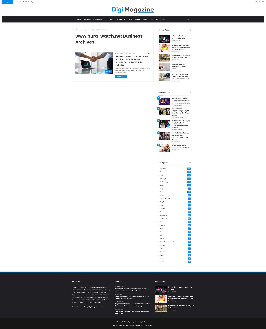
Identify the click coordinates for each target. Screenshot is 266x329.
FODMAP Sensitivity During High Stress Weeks (179, 66)
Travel (130, 19)
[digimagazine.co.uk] (133, 10)
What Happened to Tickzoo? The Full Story (180, 146)
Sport (162, 232)
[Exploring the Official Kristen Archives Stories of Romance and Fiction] (164, 101)
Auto (161, 229)
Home (79, 19)
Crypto (162, 202)
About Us (122, 325)
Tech (161, 175)
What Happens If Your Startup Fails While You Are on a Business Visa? (180, 76)
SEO (161, 235)
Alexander (120, 53)
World (162, 259)
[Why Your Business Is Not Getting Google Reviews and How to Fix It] (164, 48)
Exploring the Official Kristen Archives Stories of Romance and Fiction (181, 101)
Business (87, 19)
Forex (162, 262)
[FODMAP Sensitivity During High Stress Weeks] (164, 67)
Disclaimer (149, 325)
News (145, 19)
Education (163, 219)
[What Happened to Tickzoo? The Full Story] (164, 148)
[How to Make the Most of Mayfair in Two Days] (164, 58)
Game (162, 212)
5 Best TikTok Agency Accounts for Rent (180, 37)
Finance (162, 225)
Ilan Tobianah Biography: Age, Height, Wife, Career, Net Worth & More (181, 112)
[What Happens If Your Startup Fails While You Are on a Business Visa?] (164, 77)
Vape (162, 255)
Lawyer (162, 245)
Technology (120, 19)
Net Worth (163, 239)
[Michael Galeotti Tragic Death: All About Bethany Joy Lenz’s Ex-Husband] (164, 124)
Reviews (163, 222)
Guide (162, 172)
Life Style (110, 19)
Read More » (121, 77)
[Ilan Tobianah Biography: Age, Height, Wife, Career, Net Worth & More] (164, 111)
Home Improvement (167, 242)
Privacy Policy (139, 325)
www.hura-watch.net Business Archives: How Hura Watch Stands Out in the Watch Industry (131, 61)
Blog (161, 189)
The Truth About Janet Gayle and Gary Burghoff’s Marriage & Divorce (180, 136)
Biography (163, 215)
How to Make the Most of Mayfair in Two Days (29, 2)
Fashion (162, 209)
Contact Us (154, 19)
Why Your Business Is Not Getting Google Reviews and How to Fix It (181, 47)
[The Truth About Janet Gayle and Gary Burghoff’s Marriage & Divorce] (164, 136)
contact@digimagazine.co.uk (92, 307)
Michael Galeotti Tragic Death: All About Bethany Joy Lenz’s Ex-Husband (181, 124)
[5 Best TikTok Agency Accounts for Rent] (164, 39)
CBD (161, 249)
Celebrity (163, 195)
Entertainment (98, 19)
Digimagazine (133, 322)
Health (137, 19)
